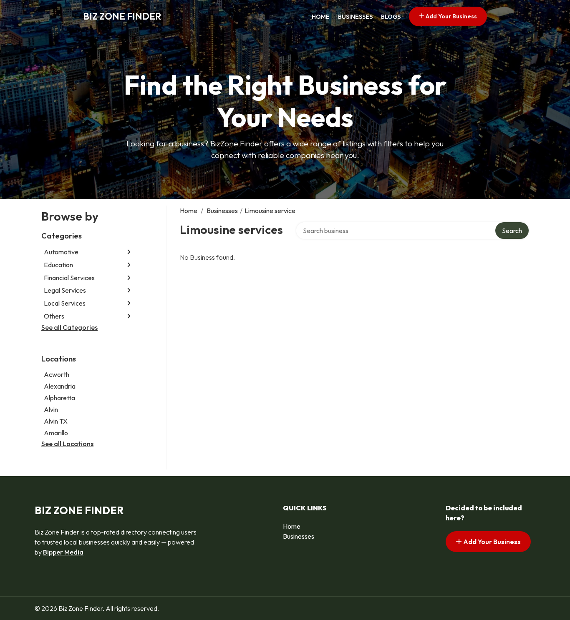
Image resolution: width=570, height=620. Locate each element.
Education (58, 265)
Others (54, 316)
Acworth (56, 374)
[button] (129, 252)
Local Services (65, 303)
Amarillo (56, 433)
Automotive (61, 252)
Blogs (391, 16)
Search (512, 230)
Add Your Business (450, 16)
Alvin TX (56, 421)
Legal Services (65, 290)
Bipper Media (63, 552)
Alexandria (60, 386)
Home (321, 16)
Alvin (51, 409)
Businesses (355, 16)
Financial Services (69, 278)
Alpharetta (59, 398)
